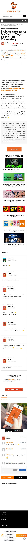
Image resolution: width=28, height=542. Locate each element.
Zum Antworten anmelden (9, 257)
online (5, 399)
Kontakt (4, 514)
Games (12, 28)
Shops (6, 24)
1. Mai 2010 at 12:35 (12, 324)
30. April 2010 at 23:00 (12, 275)
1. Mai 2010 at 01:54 (12, 307)
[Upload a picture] (17, 470)
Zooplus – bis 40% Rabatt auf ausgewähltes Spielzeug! (14, 231)
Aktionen (10, 24)
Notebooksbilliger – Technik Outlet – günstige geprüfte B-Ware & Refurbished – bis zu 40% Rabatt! (14, 186)
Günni (6, 42)
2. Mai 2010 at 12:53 (12, 361)
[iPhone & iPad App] (9, 430)
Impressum (4, 517)
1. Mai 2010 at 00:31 (12, 289)
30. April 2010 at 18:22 (12, 260)
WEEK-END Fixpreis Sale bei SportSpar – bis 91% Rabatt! (14, 216)
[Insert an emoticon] (14, 470)
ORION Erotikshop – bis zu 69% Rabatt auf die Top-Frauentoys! (14, 201)
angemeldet (11, 379)
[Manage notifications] (24, 538)
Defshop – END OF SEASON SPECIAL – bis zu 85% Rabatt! (14, 170)
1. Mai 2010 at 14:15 (12, 340)
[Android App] (18, 430)
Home (2, 24)
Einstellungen (4, 471)
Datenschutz (5, 519)
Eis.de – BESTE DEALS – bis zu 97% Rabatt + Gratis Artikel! (14, 245)
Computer (8, 28)
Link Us (4, 512)
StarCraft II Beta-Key (14, 88)
